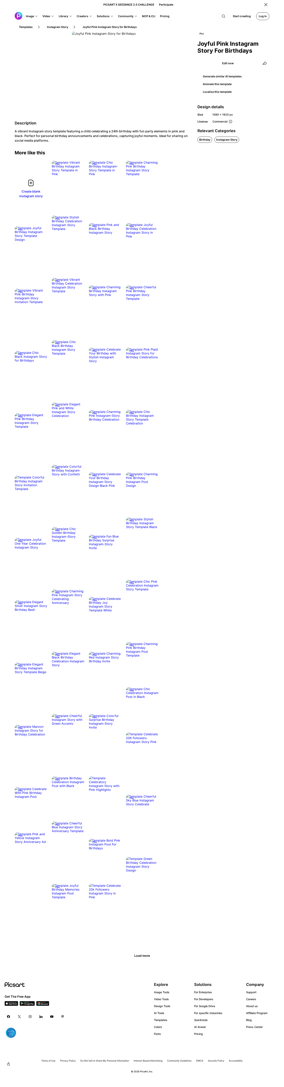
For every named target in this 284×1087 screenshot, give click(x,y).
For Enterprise (203, 992)
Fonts (157, 1033)
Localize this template (217, 91)
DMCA (199, 1060)
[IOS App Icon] (11, 1005)
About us (252, 1006)
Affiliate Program (256, 1013)
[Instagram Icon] (30, 1016)
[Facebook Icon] (8, 1016)
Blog (249, 1020)
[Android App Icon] (27, 1005)
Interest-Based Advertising (148, 1060)
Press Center (254, 1027)
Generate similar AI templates (222, 76)
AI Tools (159, 1013)
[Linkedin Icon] (41, 1016)
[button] (32, 16)
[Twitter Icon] (19, 1016)
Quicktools (201, 1020)
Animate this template (217, 84)
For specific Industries (208, 1013)
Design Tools (162, 1006)
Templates (160, 1020)
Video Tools (161, 999)
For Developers (203, 999)
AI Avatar (200, 1027)
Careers (251, 999)
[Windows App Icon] (42, 1005)
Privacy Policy (68, 1060)
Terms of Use (48, 1060)
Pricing (198, 1033)
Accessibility (236, 1060)
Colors (158, 1027)
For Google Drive (204, 1006)
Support (251, 992)
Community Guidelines (179, 1060)
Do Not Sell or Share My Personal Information (104, 1060)
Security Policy (216, 1060)
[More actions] (78, 170)
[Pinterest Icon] (62, 1016)
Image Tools (161, 992)
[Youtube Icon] (52, 1016)
